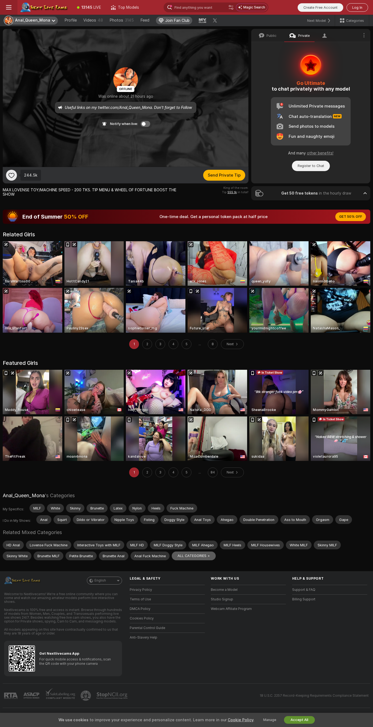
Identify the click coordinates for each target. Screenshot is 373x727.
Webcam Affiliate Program (231, 609)
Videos (93, 20)
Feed (144, 20)
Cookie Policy (240, 720)
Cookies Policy (142, 618)
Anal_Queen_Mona (24, 495)
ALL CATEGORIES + (193, 556)
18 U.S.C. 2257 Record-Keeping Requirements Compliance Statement (314, 696)
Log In (357, 7)
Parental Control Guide (147, 628)
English (100, 580)
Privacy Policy (141, 590)
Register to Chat (311, 166)
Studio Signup (222, 599)
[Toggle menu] (8, 7)
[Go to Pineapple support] (86, 695)
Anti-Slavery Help (143, 637)
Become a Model (224, 590)
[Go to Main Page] (44, 7)
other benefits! (320, 153)
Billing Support (303, 599)
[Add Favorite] (11, 175)
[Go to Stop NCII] (112, 695)
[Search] (231, 7)
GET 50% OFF (350, 217)
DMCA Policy (140, 609)
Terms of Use (140, 599)
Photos (121, 20)
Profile (70, 20)
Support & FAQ (303, 590)
